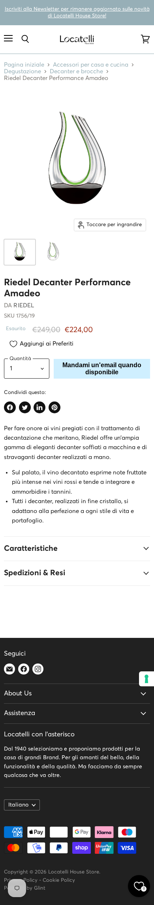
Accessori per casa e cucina (90, 65)
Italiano (18, 805)
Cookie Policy (59, 880)
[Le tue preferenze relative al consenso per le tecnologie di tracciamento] (146, 678)
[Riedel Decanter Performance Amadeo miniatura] (19, 252)
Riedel (23, 305)
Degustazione (22, 71)
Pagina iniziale (24, 65)
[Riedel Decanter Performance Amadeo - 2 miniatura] (53, 252)
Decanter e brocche (76, 71)
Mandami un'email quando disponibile (101, 368)
